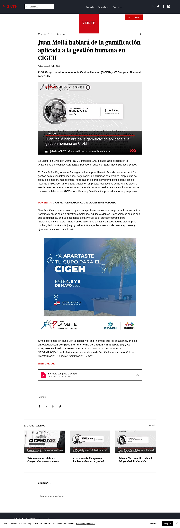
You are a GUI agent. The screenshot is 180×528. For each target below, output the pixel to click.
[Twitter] (158, 6)
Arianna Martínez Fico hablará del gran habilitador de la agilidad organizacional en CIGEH (135, 460)
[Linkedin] (153, 6)
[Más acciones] (140, 34)
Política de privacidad (85, 523)
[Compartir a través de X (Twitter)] (46, 406)
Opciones (153, 523)
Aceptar (167, 523)
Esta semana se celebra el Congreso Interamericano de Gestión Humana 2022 (43, 460)
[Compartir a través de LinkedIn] (53, 406)
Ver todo (152, 425)
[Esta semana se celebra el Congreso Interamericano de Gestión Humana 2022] (44, 442)
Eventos (42, 397)
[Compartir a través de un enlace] (60, 406)
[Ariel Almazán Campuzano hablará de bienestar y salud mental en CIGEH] (90, 442)
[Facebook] (163, 6)
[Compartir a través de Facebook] (39, 406)
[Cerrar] (176, 523)
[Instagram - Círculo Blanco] (168, 6)
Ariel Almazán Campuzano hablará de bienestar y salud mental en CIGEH (88, 460)
